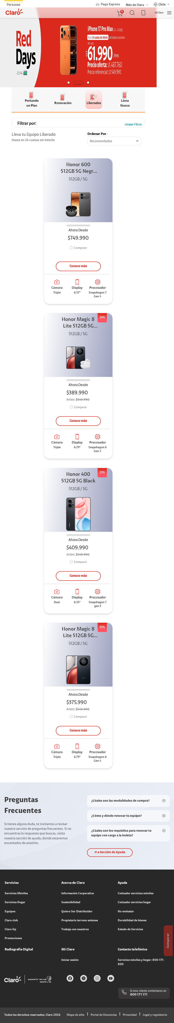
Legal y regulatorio (155, 1015)
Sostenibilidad (70, 902)
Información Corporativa (77, 893)
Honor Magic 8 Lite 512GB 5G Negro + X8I (78, 323)
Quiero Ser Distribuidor (77, 911)
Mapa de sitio (75, 1015)
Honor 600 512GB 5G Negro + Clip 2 (78, 168)
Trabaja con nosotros (75, 929)
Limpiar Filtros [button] (133, 124)
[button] (119, 12)
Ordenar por (96, 134)
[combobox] (114, 141)
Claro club (11, 920)
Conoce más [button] (78, 266)
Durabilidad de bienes (132, 920)
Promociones (13, 938)
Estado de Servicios (130, 929)
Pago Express (110, 4)
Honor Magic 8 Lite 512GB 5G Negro (78, 633)
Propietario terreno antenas (79, 920)
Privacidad (130, 1015)
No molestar (126, 911)
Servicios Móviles (16, 893)
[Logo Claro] (14, 11)
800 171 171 (138, 994)
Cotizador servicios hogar (134, 902)
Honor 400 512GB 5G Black (78, 478)
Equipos (10, 911)
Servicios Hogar (15, 902)
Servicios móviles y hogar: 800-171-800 (141, 962)
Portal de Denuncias (104, 1015)
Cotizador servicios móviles (135, 893)
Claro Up (10, 929)
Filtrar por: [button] (26, 124)
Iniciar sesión (70, 960)
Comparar (80, 248)
